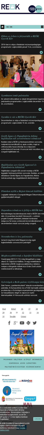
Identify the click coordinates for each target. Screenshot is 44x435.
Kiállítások (18, 359)
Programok (7, 359)
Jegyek (22, 363)
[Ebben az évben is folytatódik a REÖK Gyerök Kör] (22, 71)
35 (3, 316)
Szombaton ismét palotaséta (15, 95)
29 (3, 312)
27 (29, 309)
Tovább (13, 316)
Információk (37, 359)
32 (23, 312)
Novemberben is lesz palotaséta (16, 236)
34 (38, 312)
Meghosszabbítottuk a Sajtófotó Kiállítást (22, 255)
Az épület (27, 359)
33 (30, 312)
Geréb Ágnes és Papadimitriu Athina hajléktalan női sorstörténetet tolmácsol (21, 137)
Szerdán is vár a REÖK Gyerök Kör (18, 116)
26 (22, 309)
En (11, 27)
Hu (7, 27)
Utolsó (23, 316)
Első (4, 309)
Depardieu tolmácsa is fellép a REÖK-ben (22, 210)
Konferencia (14, 363)
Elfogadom (37, 419)
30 (11, 312)
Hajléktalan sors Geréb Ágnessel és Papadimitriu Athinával (18, 166)
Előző (13, 309)
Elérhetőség (31, 363)
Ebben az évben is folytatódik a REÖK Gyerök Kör (20, 37)
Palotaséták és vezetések (15, 367)
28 (37, 309)
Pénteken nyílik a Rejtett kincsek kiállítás (21, 191)
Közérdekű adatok (33, 367)
